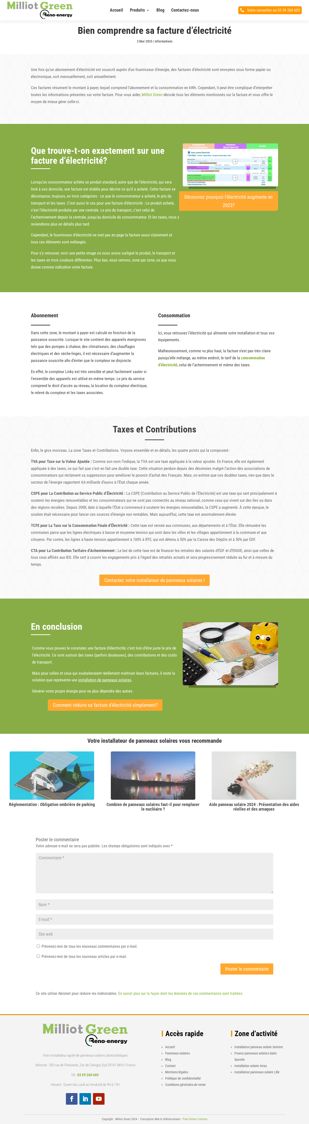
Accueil (116, 10)
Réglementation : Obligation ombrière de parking (52, 804)
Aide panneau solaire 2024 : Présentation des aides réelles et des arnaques (254, 807)
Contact (170, 1066)
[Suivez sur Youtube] (99, 1099)
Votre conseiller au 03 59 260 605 (273, 10)
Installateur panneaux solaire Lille (257, 1072)
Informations (163, 41)
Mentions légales (176, 1072)
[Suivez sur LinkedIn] (85, 1099)
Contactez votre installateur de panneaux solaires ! (154, 580)
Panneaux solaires (177, 1053)
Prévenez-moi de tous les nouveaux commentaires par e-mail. (90, 946)
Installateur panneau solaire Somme (258, 1047)
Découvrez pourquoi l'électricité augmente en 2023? (228, 201)
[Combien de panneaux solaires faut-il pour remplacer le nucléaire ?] (153, 796)
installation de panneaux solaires (104, 680)
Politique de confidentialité (183, 1078)
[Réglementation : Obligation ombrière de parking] (52, 796)
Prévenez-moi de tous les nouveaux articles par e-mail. (84, 956)
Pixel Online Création (195, 1119)
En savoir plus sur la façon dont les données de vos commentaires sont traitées (180, 993)
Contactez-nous (185, 10)
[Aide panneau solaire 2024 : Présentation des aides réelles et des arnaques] (254, 796)
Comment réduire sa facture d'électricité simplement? (105, 705)
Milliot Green (152, 94)
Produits (137, 10)
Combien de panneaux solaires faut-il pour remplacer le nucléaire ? (152, 807)
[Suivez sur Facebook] (71, 1099)
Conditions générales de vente (185, 1085)
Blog (160, 10)
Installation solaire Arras (250, 1066)
